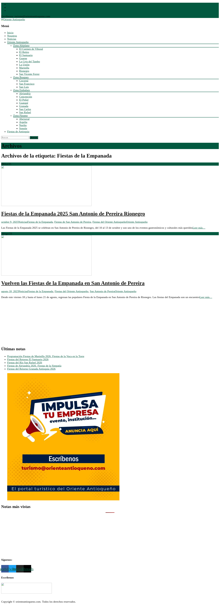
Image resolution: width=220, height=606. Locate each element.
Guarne (23, 58)
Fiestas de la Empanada (40, 221)
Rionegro (24, 70)
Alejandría (25, 93)
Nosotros (12, 35)
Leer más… (199, 227)
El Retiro (24, 52)
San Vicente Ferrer (29, 74)
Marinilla (24, 67)
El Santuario (26, 55)
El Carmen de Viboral (31, 48)
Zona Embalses (21, 90)
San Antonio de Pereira (102, 291)
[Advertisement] (91, 322)
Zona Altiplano (21, 45)
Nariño (23, 125)
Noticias (11, 38)
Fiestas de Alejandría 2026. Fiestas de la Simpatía (34, 365)
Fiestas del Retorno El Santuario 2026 (27, 359)
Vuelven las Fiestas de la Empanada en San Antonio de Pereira (73, 283)
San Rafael (25, 112)
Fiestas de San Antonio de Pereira (72, 221)
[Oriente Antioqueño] (13, 19)
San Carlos (25, 109)
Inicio (10, 32)
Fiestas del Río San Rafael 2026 (24, 362)
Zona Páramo (20, 115)
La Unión (24, 64)
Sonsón (23, 128)
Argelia (23, 122)
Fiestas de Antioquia (18, 131)
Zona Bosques (21, 77)
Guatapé (23, 102)
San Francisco (26, 83)
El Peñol (23, 99)
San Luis (24, 86)
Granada (23, 106)
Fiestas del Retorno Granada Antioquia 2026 (31, 368)
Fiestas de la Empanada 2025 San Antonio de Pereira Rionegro (73, 214)
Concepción (25, 96)
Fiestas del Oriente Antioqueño (109, 221)
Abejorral (24, 118)
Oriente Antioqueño (18, 42)
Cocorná (23, 80)
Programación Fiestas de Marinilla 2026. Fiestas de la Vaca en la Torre (45, 356)
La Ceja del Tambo (29, 61)
